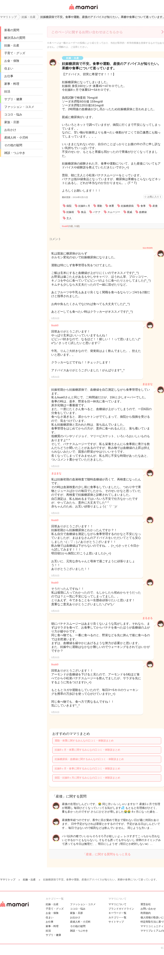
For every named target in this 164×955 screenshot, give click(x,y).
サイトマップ (116, 921)
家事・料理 (11, 83)
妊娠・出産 (11, 45)
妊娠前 (70, 212)
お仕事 (8, 76)
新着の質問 (11, 30)
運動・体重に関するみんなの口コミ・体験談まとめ (84, 740)
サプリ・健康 (13, 99)
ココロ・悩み (13, 114)
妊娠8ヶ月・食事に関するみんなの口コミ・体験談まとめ (87, 768)
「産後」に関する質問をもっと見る (107, 854)
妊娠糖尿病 (127, 205)
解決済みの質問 (14, 37)
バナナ (97, 212)
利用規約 (146, 913)
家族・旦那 (11, 122)
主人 (69, 218)
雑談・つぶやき (14, 153)
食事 (143, 205)
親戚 (129, 212)
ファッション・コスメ (19, 106)
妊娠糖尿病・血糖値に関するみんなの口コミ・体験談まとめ (89, 759)
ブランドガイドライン (121, 908)
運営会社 (146, 904)
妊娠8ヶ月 (84, 205)
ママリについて (117, 904)
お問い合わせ (148, 908)
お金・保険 (11, 60)
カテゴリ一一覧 (117, 917)
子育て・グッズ (14, 53)
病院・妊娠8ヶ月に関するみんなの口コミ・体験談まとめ (87, 777)
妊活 (7, 91)
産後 (155, 205)
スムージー (113, 212)
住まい (8, 68)
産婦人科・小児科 (16, 137)
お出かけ (10, 129)
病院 (69, 205)
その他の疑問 (13, 145)
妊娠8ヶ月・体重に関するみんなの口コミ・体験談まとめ (87, 749)
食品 (83, 212)
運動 (99, 205)
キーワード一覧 (117, 913)
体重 (111, 205)
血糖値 (143, 212)
